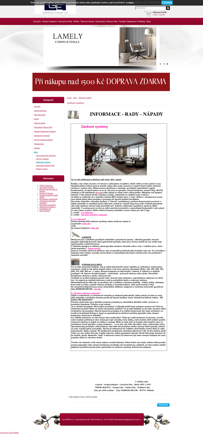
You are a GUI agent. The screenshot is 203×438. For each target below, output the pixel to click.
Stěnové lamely (87, 21)
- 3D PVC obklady (42, 159)
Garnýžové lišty (65, 21)
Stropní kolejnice (49, 21)
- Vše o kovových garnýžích (45, 156)
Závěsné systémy (85, 98)
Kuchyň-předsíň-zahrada (43, 140)
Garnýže (37, 21)
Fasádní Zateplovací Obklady (132, 21)
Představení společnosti (48, 199)
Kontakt (37, 148)
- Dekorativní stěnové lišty (45, 166)
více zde (98, 193)
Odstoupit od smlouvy (47, 207)
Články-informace (46, 186)
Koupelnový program (42, 136)
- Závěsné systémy (42, 162)
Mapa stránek (44, 211)
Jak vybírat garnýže (46, 188)
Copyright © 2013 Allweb (9, 433)
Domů (69, 98)
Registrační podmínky (47, 205)
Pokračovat (163, 405)
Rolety (76, 21)
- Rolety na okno (41, 169)
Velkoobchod (39, 144)
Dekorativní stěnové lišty (106, 21)
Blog (148, 21)
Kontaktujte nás (45, 209)
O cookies (130, 3)
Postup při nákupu (46, 193)
